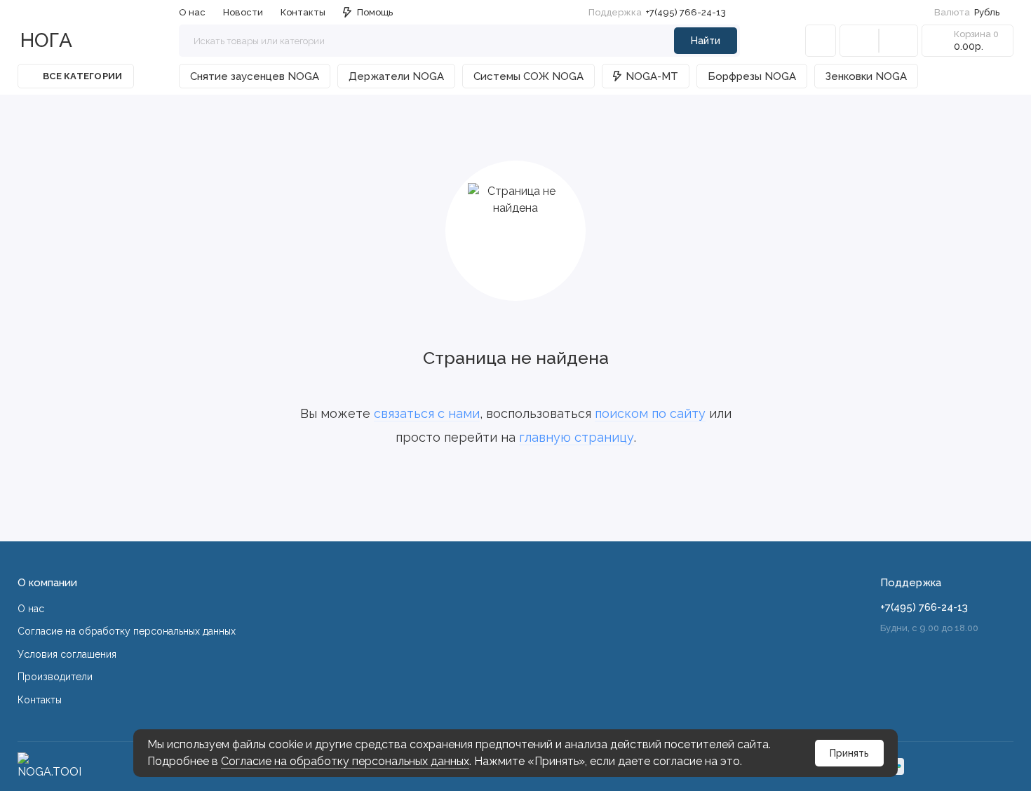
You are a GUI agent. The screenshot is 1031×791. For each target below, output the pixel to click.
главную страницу (576, 437)
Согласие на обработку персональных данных (345, 761)
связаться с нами (427, 413)
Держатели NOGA (396, 76)
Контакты (303, 12)
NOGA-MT (652, 76)
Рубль (966, 12)
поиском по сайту (650, 413)
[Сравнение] (859, 41)
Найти (705, 40)
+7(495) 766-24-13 (657, 12)
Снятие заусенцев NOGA (254, 76)
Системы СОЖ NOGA (528, 76)
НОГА (46, 40)
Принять (849, 753)
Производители (55, 676)
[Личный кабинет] (820, 41)
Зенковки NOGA (866, 76)
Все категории (82, 76)
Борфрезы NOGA (752, 76)
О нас (31, 608)
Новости (243, 12)
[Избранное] (898, 41)
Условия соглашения (67, 654)
